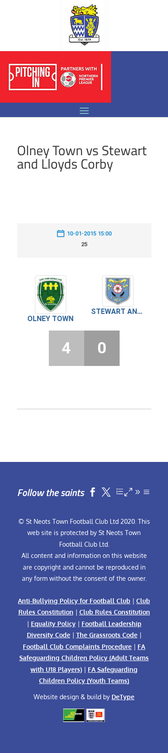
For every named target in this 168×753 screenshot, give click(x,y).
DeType (123, 697)
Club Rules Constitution (114, 612)
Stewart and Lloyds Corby (118, 311)
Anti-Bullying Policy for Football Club (74, 601)
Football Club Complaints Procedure (77, 646)
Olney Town (50, 318)
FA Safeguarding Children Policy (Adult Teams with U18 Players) (84, 658)
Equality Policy (53, 623)
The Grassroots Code (107, 635)
